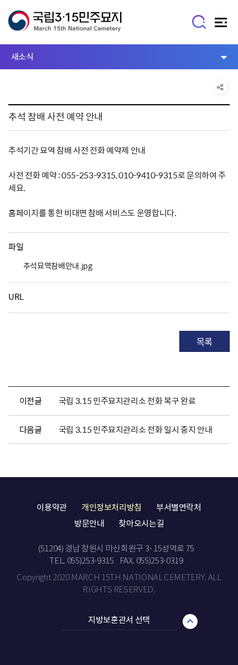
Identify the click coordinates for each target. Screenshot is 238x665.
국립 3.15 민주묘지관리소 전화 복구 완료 (127, 401)
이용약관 (52, 507)
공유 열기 (220, 87)
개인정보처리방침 (111, 507)
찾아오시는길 (141, 523)
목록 (204, 341)
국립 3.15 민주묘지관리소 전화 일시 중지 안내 (136, 429)
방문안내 (89, 523)
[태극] (65, 26)
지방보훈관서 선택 (119, 619)
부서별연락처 (178, 507)
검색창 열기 (199, 21)
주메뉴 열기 (222, 25)
